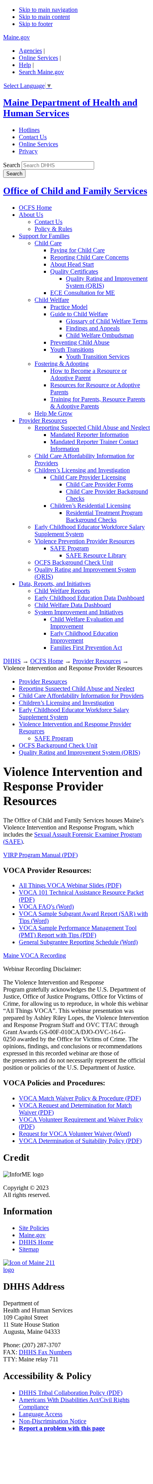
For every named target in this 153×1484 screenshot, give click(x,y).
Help (25, 65)
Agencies (30, 50)
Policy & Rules (53, 229)
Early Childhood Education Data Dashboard (89, 598)
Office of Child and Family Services (75, 191)
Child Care (48, 243)
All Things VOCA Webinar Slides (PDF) (70, 885)
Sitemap (29, 1249)
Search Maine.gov (41, 72)
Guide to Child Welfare (79, 314)
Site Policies (34, 1228)
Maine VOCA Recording (34, 955)
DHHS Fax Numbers (45, 1352)
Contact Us (33, 137)
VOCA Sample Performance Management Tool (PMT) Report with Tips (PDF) (78, 931)
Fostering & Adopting (62, 363)
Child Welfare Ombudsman (100, 335)
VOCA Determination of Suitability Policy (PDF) (80, 1140)
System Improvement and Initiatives (79, 612)
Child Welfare (52, 299)
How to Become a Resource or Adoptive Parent (88, 374)
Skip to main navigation (48, 9)
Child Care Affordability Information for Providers (81, 695)
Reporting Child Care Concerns (89, 257)
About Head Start (72, 264)
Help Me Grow (54, 413)
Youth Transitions (72, 349)
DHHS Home (36, 1242)
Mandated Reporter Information (89, 434)
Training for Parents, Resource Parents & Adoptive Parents (97, 403)
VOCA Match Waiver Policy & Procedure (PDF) (80, 1098)
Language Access (40, 1414)
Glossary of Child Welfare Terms (107, 321)
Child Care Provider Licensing (88, 477)
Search (11, 165)
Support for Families (44, 236)
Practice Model (68, 307)
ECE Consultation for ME (82, 292)
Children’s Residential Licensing (90, 505)
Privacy (28, 151)
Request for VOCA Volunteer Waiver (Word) (75, 1133)
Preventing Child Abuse (79, 342)
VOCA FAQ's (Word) (46, 906)
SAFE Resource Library (96, 555)
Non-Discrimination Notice (52, 1421)
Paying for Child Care (77, 250)
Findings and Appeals (93, 328)
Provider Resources (43, 420)
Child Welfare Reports (62, 590)
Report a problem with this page (62, 1428)
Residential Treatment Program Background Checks (104, 516)
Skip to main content (44, 16)
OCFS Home (35, 207)
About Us (31, 214)
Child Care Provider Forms (99, 484)
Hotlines (29, 130)
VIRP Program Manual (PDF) (40, 855)
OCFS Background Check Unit (74, 562)
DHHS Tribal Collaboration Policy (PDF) (70, 1392)
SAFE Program (69, 548)
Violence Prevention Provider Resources (85, 541)
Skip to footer (36, 24)
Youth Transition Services (97, 356)
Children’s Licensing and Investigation (82, 470)
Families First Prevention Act (86, 647)
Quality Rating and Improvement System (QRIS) (79, 752)
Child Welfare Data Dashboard (73, 605)
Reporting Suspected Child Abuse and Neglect (92, 427)
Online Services (38, 57)
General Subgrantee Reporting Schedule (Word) (78, 942)
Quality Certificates (74, 271)
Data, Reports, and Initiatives (55, 583)
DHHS (12, 661)
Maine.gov (16, 37)
